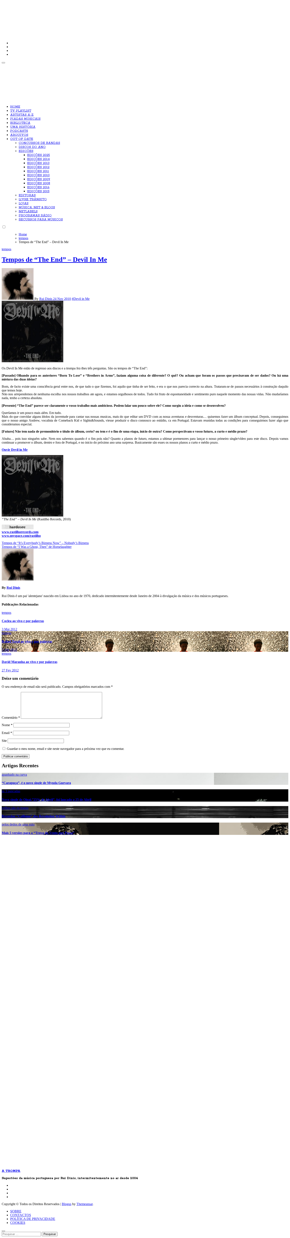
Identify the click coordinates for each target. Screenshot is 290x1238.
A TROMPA (62, 17)
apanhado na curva (14, 774)
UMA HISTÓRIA (22, 127)
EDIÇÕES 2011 (38, 171)
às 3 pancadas (11, 791)
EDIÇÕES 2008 (38, 183)
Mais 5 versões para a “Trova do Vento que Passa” (38, 833)
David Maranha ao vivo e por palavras (29, 662)
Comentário (11, 717)
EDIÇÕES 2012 (38, 167)
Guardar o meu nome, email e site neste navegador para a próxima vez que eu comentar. (65, 749)
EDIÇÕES (26, 151)
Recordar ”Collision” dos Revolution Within (33, 816)
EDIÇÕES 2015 (38, 191)
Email (7, 733)
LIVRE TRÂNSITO (33, 199)
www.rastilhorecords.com (20, 532)
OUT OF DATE (21, 139)
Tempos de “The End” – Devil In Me (54, 259)
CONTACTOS (20, 1215)
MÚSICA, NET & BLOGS (37, 207)
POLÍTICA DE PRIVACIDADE (32, 1219)
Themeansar (84, 1204)
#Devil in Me (81, 299)
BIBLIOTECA (20, 123)
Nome (7, 725)
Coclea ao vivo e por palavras (23, 621)
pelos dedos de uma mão (18, 824)
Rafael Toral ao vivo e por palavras (27, 641)
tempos (6, 249)
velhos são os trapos (15, 808)
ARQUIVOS (19, 135)
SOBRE (15, 1211)
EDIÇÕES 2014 (38, 159)
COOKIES (17, 1222)
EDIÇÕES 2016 (38, 187)
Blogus (66, 1204)
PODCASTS (19, 131)
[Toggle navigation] (3, 62)
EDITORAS (27, 195)
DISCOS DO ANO (32, 147)
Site (4, 740)
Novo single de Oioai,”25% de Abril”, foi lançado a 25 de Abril (46, 799)
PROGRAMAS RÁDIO (35, 215)
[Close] (3, 1231)
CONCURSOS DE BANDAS (39, 143)
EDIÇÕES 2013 (38, 163)
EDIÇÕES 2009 (38, 179)
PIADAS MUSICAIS (25, 119)
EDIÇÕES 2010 (38, 175)
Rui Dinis (46, 299)
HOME (15, 107)
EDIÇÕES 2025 (38, 155)
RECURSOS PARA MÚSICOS (41, 219)
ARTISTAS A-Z (22, 115)
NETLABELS (28, 211)
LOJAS (23, 203)
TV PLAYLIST (20, 111)
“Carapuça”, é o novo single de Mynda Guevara (36, 783)
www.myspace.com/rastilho (21, 536)
